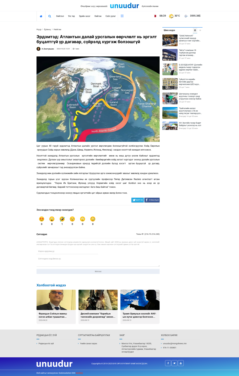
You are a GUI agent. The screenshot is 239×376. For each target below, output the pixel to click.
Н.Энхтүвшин (48, 49)
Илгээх (98, 271)
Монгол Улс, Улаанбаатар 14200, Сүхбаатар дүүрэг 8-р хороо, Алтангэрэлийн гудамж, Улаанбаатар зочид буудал (139, 347)
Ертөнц (47, 29)
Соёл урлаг (111, 16)
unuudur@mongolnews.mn (175, 343)
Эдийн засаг (84, 16)
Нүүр (39, 29)
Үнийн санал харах (88, 343)
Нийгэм (97, 16)
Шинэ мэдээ (169, 30)
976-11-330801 (169, 348)
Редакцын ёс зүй (46, 343)
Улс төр (71, 16)
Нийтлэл (60, 16)
